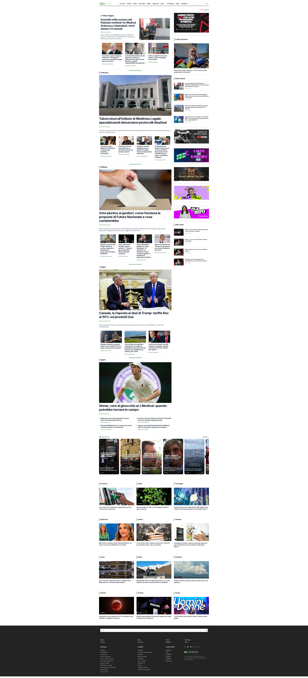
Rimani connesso (142, 656)
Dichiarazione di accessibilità (108, 667)
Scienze (102, 612)
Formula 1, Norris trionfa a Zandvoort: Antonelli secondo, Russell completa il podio (154, 419)
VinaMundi (168, 658)
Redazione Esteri (106, 32)
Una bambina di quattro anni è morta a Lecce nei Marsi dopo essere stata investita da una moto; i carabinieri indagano (162, 151)
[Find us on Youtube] (190, 647)
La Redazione (104, 652)
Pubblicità (140, 654)
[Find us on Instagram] (193, 647)
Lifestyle (178, 539)
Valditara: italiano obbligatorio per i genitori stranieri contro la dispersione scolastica (144, 149)
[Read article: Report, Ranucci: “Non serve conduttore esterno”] (179, 252)
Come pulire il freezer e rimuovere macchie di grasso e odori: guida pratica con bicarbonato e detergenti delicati (190, 544)
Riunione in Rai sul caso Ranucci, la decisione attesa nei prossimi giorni (126, 149)
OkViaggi (168, 656)
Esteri (135, 3)
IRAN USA (206, 9)
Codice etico (103, 654)
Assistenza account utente (145, 652)
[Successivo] (206, 456)
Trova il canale (141, 661)
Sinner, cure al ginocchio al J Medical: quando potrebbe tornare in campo (133, 408)
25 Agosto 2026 (188, 99)
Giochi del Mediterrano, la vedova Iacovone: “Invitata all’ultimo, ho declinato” (116, 426)
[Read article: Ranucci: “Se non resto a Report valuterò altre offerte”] (179, 242)
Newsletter (140, 658)
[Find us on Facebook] (198, 647)
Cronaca (122, 3)
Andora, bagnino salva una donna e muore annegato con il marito (157, 57)
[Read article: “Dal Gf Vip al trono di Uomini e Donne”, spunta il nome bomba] (191, 605)
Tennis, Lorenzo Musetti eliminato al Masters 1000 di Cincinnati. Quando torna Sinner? (154, 426)
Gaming (140, 612)
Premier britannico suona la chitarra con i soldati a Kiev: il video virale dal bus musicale (110, 346)
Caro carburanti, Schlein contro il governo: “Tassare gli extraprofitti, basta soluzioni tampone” (125, 249)
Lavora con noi (104, 671)
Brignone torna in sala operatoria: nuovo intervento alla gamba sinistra (115, 419)
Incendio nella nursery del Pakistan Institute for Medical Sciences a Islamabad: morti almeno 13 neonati (118, 24)
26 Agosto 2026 (188, 88)
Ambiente (178, 577)
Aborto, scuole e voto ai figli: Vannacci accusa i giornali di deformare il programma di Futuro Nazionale (107, 249)
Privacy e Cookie (104, 663)
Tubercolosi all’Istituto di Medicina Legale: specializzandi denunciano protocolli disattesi (133, 120)
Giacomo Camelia (143, 429)
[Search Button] (206, 630)
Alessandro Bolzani (108, 64)
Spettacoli (155, 3)
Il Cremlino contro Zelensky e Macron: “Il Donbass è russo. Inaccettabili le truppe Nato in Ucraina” (112, 58)
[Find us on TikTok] (196, 647)
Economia (142, 3)
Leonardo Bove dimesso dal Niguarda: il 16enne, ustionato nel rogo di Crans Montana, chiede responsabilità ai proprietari (135, 59)
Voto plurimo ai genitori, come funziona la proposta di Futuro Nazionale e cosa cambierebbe (129, 217)
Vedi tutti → (206, 436)
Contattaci (140, 650)
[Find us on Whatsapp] (185, 647)
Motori (140, 577)
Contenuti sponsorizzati (144, 669)
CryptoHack (169, 661)
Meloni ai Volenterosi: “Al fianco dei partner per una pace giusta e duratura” (162, 247)
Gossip (177, 612)
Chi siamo (102, 650)
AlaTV (167, 652)
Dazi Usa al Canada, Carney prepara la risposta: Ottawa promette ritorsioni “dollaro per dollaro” (158, 347)
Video (177, 3)
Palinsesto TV (141, 663)
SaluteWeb (168, 654)
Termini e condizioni (105, 656)
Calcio (102, 577)
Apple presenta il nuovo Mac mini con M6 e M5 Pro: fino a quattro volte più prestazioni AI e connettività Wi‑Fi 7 (196, 118)
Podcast (140, 665)
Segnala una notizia (143, 667)
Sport (162, 3)
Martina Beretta (154, 62)
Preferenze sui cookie (106, 665)
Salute (149, 3)
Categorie (184, 3)
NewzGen (168, 650)
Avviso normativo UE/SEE (106, 658)
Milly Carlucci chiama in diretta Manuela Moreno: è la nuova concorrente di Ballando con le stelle (197, 96)
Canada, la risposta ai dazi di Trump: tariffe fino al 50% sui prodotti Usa (134, 315)
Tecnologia (170, 3)
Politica (129, 3)
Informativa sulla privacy (106, 661)
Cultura (140, 539)
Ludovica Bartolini (131, 66)
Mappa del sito (104, 669)
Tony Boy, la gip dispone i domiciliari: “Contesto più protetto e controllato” (107, 150)
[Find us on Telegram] (187, 647)
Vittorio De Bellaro (107, 429)
